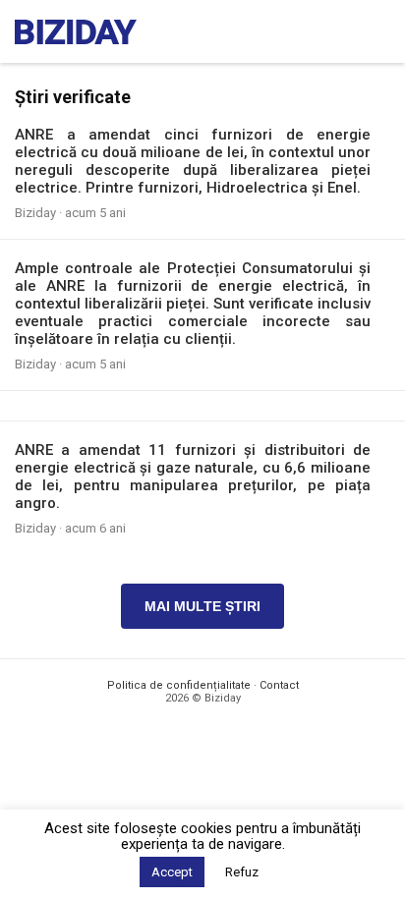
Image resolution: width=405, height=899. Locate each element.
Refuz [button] (242, 872)
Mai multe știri (202, 606)
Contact (279, 685)
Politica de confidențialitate (179, 685)
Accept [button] (172, 872)
